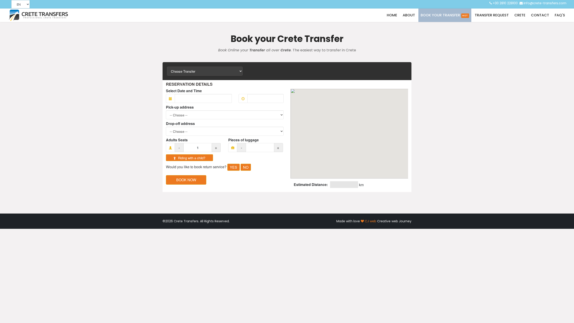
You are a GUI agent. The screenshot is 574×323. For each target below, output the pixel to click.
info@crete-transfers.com (545, 3)
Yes (233, 167)
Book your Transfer (444, 15)
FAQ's (560, 15)
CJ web (370, 221)
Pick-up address (180, 107)
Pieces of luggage (243, 140)
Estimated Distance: (311, 184)
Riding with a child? (191, 158)
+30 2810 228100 (505, 3)
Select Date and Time (184, 91)
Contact (540, 15)
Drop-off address (180, 124)
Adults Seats (177, 140)
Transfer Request (492, 15)
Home (392, 15)
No (245, 167)
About (409, 15)
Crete (519, 15)
